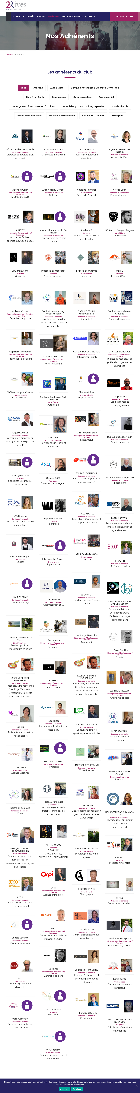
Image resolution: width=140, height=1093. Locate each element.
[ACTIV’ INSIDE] (87, 136)
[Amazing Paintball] (87, 177)
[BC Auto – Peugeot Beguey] (120, 217)
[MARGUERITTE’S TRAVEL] (87, 752)
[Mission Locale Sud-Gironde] (120, 759)
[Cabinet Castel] (20, 298)
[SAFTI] (53, 915)
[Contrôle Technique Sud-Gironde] (53, 384)
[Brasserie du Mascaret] (53, 258)
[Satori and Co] (87, 916)
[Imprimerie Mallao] (53, 505)
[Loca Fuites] (53, 708)
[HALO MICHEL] (87, 501)
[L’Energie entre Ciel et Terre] (20, 625)
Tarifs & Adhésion (123, 16)
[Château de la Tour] (53, 344)
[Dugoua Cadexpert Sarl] (120, 424)
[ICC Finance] (20, 503)
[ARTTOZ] (20, 217)
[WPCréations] (53, 1037)
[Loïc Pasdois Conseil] (87, 712)
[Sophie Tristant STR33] (87, 957)
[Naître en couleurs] (20, 795)
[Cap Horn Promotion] (20, 339)
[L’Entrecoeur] (53, 627)
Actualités (28, 16)
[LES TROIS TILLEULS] (120, 678)
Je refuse (77, 1089)
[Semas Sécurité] (20, 925)
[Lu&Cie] (20, 714)
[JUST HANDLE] (53, 587)
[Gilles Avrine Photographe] (120, 465)
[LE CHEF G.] (53, 668)
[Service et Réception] (120, 925)
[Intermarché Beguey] (53, 546)
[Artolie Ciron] (120, 177)
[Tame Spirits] (120, 966)
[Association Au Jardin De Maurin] (53, 217)
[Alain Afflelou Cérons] (53, 177)
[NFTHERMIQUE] (53, 832)
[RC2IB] (20, 884)
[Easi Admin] (53, 425)
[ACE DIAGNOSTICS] (53, 136)
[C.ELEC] (120, 258)
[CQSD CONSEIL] (20, 420)
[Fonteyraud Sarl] (20, 463)
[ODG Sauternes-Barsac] (87, 835)
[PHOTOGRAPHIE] (87, 876)
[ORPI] (53, 875)
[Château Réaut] (87, 379)
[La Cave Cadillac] (120, 637)
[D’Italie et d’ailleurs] (87, 420)
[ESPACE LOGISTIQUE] (87, 460)
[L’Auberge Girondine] (87, 622)
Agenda (41, 16)
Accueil (9, 55)
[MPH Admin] (87, 793)
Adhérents (53, 16)
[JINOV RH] (120, 548)
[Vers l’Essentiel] (20, 1006)
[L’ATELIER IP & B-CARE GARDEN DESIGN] (120, 588)
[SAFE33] (120, 885)
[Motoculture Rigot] (53, 789)
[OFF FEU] (120, 845)
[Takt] (20, 965)
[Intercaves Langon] (20, 544)
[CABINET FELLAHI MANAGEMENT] (87, 298)
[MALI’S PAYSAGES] (53, 749)
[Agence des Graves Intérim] (120, 136)
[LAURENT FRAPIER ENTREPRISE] (87, 663)
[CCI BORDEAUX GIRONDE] (87, 339)
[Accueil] (8, 16)
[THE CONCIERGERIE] (87, 1000)
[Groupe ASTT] (53, 465)
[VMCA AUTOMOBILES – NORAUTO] (120, 1006)
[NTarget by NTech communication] (20, 835)
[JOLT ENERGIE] (20, 584)
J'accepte (64, 1089)
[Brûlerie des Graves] (87, 258)
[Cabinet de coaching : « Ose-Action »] (53, 298)
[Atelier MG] (87, 217)
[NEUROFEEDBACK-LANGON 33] (120, 799)
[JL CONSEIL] (87, 582)
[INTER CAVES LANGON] (87, 541)
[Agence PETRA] (20, 177)
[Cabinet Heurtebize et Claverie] (120, 298)
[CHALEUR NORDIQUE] (120, 339)
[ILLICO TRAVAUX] (120, 505)
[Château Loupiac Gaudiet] (20, 379)
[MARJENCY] (20, 755)
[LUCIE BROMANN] (120, 718)
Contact (90, 16)
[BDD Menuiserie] (20, 258)
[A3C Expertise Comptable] (20, 136)
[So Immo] (53, 956)
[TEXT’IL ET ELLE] (53, 996)
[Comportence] (120, 384)
